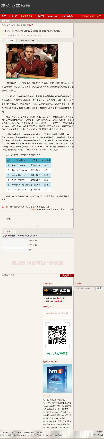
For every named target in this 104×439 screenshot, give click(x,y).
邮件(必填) (33, 245)
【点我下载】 (61, 298)
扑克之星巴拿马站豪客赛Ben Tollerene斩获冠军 (32, 30)
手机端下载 (40, 435)
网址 (31, 250)
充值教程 (49, 435)
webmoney (52, 16)
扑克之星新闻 (26, 16)
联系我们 (100, 16)
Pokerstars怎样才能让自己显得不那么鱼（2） (29, 207)
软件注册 (32, 435)
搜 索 (99, 288)
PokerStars (23, 435)
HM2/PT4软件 (67, 16)
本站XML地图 (98, 435)
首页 (4, 16)
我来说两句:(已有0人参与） (31, 40)
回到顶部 (100, 432)
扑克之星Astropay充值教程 (55, 418)
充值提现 (40, 16)
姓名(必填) (33, 240)
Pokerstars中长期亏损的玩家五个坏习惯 (55, 209)
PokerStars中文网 (15, 6)
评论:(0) (10, 231)
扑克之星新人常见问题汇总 (55, 400)
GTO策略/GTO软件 (88, 16)
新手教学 (6, 21)
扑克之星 (13, 16)
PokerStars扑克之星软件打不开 (56, 409)
